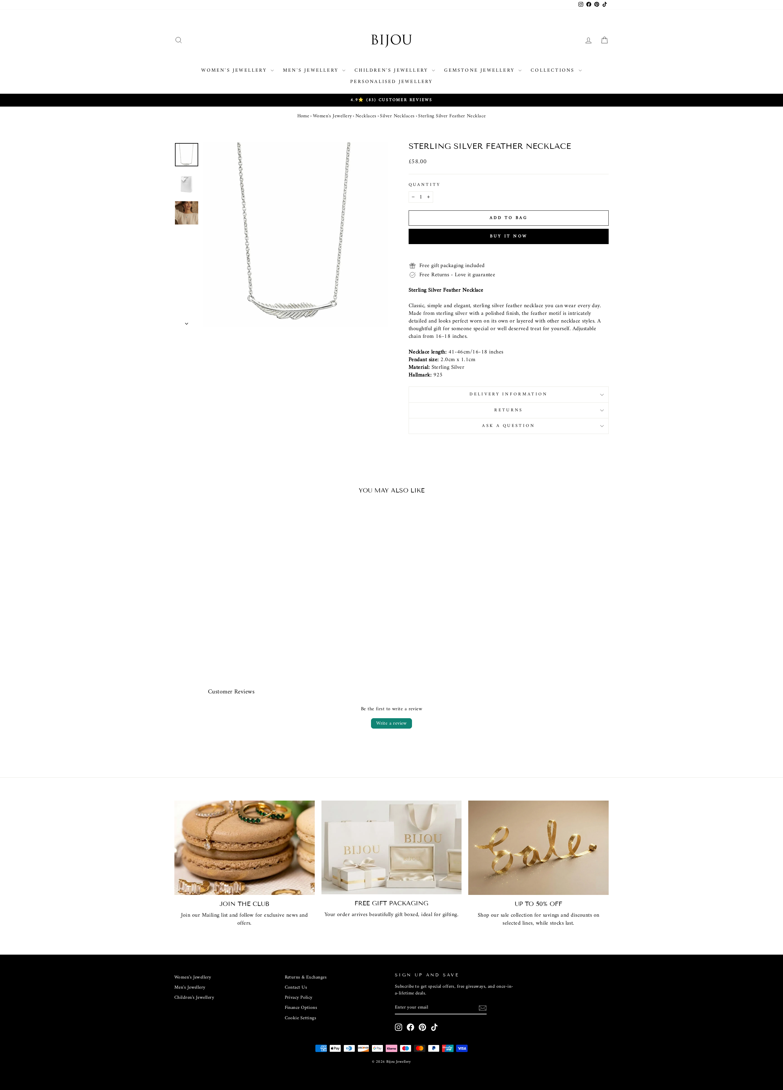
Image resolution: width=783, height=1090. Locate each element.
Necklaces (366, 116)
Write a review (391, 723)
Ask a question (508, 426)
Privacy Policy (299, 998)
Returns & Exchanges (306, 977)
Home (303, 116)
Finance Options (301, 1008)
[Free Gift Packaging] (391, 847)
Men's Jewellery (312, 70)
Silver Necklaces (397, 116)
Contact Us (296, 987)
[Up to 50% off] (538, 848)
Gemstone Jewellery (480, 70)
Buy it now (508, 236)
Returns (508, 410)
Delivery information (508, 394)
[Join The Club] (244, 848)
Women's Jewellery (235, 70)
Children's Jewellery (392, 70)
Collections (554, 70)
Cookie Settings (301, 1018)
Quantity (425, 185)
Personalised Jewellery (391, 81)
